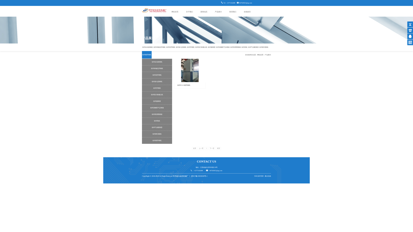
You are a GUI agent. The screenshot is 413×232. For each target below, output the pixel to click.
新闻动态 (203, 12)
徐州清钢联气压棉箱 (223, 47)
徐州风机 (244, 47)
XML (255, 176)
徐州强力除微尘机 (201, 47)
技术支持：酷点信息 (264, 176)
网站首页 (175, 12)
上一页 (201, 148)
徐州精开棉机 (146, 55)
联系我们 (232, 12)
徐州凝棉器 (211, 47)
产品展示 (218, 12)
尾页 (218, 148)
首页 (194, 148)
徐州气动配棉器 (253, 47)
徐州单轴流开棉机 (159, 47)
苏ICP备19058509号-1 (199, 176)
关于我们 (189, 12)
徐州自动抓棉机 (147, 47)
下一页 (212, 148)
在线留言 (247, 12)
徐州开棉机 (191, 47)
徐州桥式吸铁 (263, 47)
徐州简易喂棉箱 (235, 47)
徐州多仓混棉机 (181, 47)
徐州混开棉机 (170, 47)
